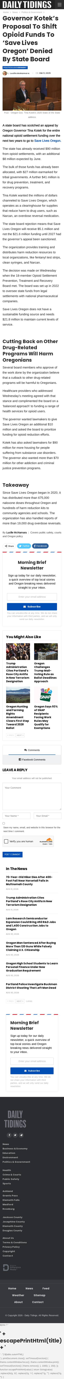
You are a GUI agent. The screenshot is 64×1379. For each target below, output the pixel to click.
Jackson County (12, 1217)
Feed (45, 1288)
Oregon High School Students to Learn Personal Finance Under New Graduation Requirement (32, 967)
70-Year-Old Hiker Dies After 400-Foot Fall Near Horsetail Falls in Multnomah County (29, 880)
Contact (8, 1255)
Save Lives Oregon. (47, 140)
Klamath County (13, 1226)
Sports (7, 1183)
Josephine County (14, 1221)
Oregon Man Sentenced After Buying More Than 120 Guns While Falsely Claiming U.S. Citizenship (31, 946)
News (6, 1144)
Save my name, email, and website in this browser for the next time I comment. (31, 829)
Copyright (9, 1251)
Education (9, 1153)
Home (12, 1288)
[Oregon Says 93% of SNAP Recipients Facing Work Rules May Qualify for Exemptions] (46, 695)
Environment (10, 1157)
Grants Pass (10, 1195)
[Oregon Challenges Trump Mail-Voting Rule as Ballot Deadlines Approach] (46, 651)
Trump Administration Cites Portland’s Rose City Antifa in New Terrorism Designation (29, 901)
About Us (8, 1238)
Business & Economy (15, 1148)
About (18, 1302)
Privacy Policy (11, 1247)
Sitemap (39, 1295)
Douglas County (12, 1230)
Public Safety (11, 1179)
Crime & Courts (12, 1174)
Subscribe (34, 606)
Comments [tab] (34, 750)
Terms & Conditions (15, 1242)
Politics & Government (15, 67)
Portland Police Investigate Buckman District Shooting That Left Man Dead (31, 986)
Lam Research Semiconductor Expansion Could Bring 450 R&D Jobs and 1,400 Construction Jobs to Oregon (31, 924)
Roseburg (9, 1209)
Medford (8, 1204)
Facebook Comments (33, 759)
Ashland (8, 1191)
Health (7, 1170)
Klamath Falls (11, 1200)
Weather (18, 1295)
